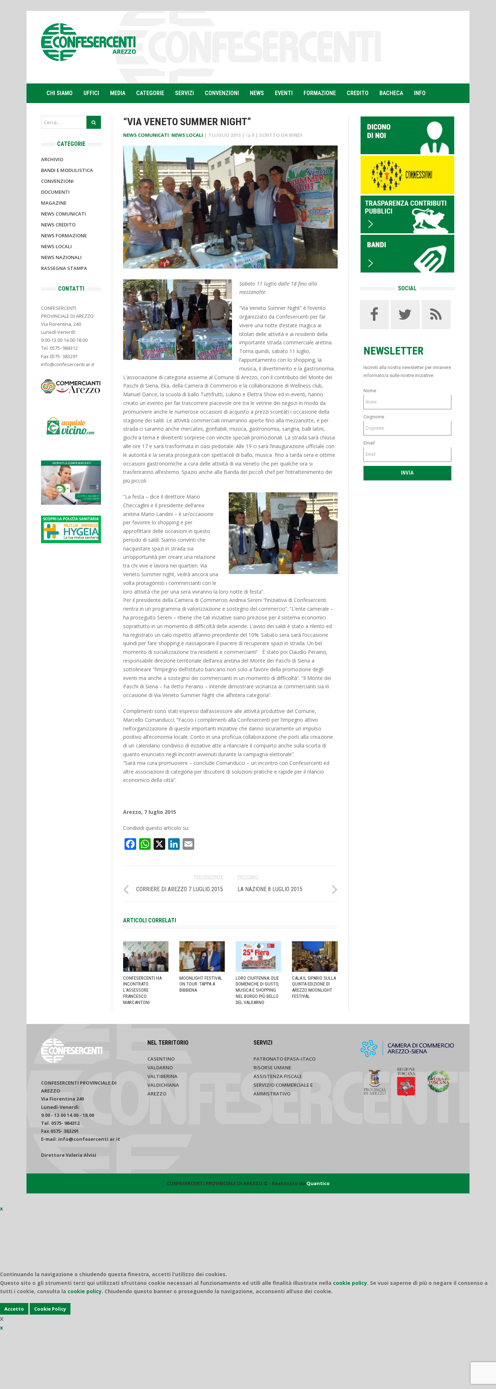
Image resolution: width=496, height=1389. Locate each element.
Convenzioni (222, 93)
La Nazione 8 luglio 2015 (269, 889)
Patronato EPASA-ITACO (284, 1059)
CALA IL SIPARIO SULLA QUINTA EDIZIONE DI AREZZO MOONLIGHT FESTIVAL (314, 987)
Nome (369, 390)
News (257, 93)
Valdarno (160, 1067)
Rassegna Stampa (64, 268)
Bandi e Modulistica (67, 170)
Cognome (373, 416)
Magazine (53, 203)
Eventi (284, 93)
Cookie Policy (50, 1309)
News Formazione (64, 235)
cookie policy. (85, 1291)
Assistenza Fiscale (277, 1076)
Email (369, 443)
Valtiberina (162, 1076)
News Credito (58, 224)
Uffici (91, 93)
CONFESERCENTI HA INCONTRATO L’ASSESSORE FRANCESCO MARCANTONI (142, 990)
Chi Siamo (59, 93)
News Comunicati (146, 135)
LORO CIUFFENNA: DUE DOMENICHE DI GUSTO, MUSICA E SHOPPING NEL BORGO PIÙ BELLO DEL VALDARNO (257, 990)
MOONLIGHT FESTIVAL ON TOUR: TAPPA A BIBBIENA (200, 984)
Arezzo (156, 1093)
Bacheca (391, 93)
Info (420, 93)
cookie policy (350, 1282)
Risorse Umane (272, 1067)
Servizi (184, 93)
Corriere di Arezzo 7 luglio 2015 (179, 889)
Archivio (52, 159)
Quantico (318, 1183)
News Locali (187, 135)
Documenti (55, 192)
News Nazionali (61, 257)
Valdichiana (163, 1085)
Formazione (320, 93)
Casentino (161, 1059)
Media (117, 93)
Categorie (150, 93)
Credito (358, 93)
